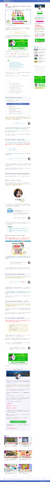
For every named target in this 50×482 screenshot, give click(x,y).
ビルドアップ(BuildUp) (9, 143)
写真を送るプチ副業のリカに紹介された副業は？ (16, 88)
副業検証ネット (40, 15)
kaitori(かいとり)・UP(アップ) (18, 143)
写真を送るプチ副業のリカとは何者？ (14, 87)
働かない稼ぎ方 (23, 205)
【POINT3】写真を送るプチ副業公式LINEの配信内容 (16, 64)
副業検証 (8, 479)
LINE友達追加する (18, 421)
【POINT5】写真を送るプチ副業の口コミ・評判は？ (16, 91)
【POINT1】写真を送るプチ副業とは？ (14, 62)
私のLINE (42, 29)
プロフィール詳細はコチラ (40, 21)
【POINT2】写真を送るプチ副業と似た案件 (15, 63)
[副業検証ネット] (8, 1)
